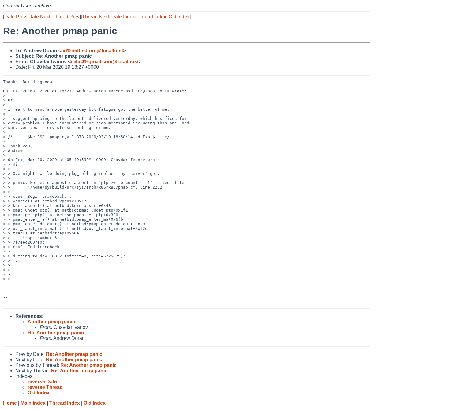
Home (10, 403)
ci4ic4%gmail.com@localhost (105, 61)
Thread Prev (66, 16)
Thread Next (95, 16)
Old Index (179, 16)
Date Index (123, 16)
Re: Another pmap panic (56, 332)
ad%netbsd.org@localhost (92, 50)
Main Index (33, 403)
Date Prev (15, 16)
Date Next (39, 16)
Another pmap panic (51, 321)
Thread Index (151, 16)
